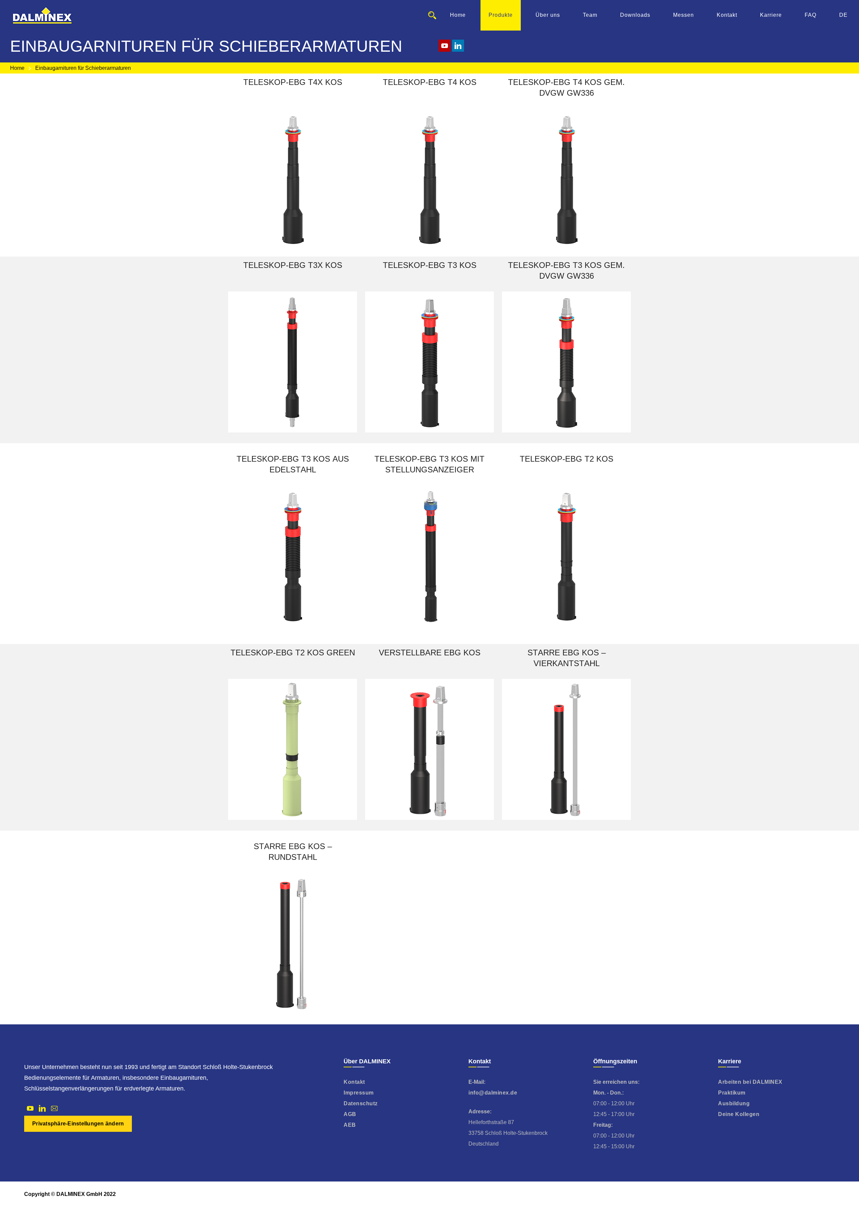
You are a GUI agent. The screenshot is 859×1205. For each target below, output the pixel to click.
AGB (350, 1114)
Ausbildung (734, 1103)
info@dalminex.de (492, 1093)
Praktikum (732, 1093)
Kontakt (354, 1082)
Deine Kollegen (738, 1114)
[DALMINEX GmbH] (42, 15)
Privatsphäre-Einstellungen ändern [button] (78, 1123)
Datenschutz (361, 1103)
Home (17, 68)
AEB (350, 1125)
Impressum (359, 1093)
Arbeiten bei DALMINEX (750, 1082)
